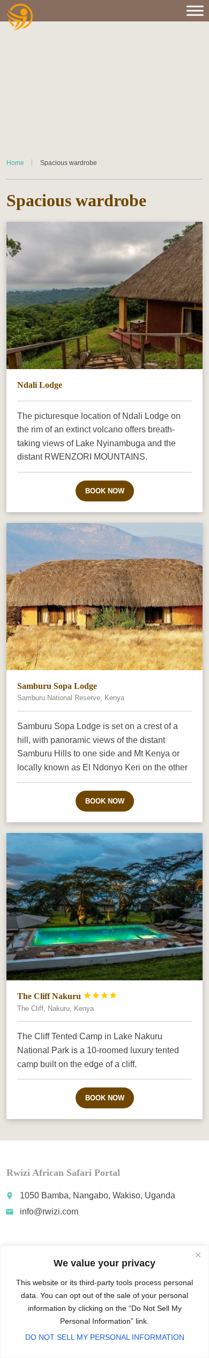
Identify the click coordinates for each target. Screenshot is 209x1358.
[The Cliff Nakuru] (104, 906)
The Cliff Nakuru (67, 996)
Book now (104, 491)
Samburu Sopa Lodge (57, 686)
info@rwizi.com (49, 1211)
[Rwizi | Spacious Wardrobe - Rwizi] (19, 17)
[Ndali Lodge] (104, 295)
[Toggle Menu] (195, 10)
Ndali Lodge (39, 384)
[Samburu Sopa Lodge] (104, 596)
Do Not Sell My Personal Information (104, 1337)
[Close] (197, 1254)
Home (15, 163)
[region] (104, 1302)
